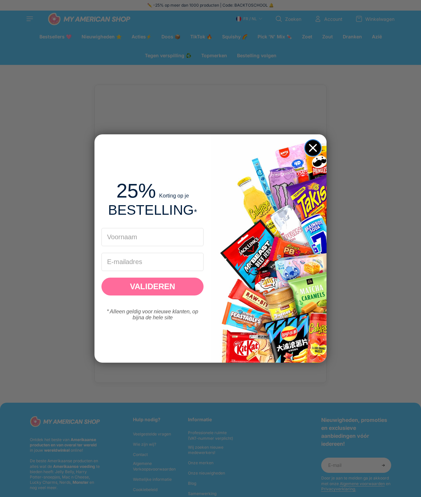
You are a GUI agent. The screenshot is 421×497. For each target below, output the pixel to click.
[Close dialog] (313, 148)
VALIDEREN (152, 286)
